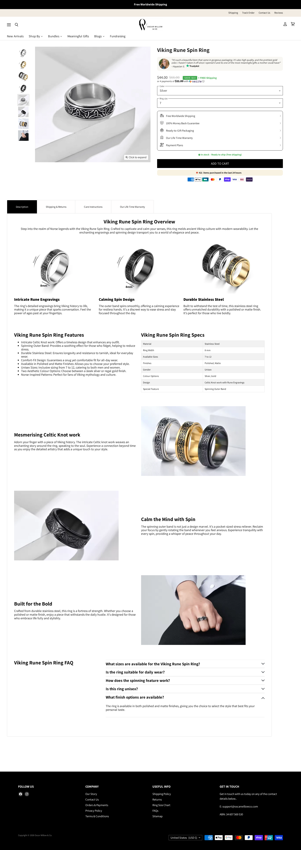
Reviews (278, 12)
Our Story (91, 794)
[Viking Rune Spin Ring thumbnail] (23, 52)
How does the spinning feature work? (138, 680)
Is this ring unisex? (122, 688)
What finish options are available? (135, 697)
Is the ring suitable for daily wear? (135, 672)
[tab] (22, 206)
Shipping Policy (161, 794)
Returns (157, 799)
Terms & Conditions (97, 816)
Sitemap (157, 816)
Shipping (233, 12)
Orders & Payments (96, 805)
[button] (220, 81)
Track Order (248, 12)
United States (184, 838)
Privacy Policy (93, 811)
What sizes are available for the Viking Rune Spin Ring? (153, 663)
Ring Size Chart (161, 805)
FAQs (155, 811)
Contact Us (264, 12)
